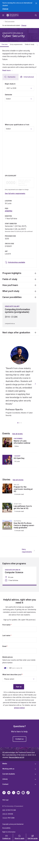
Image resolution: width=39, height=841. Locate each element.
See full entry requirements (15, 193)
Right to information (8, 832)
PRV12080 (11, 818)
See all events (17, 434)
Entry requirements (16, 44)
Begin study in (10, 84)
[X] (13, 792)
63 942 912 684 (11, 810)
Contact (5, 784)
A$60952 (8, 211)
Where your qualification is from (17, 125)
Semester (8, 95)
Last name (10, 635)
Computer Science (19, 576)
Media (4, 764)
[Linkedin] (8, 792)
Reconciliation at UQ (16, 757)
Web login (5, 800)
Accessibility (6, 828)
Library (5, 779)
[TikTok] (28, 792)
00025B (10, 814)
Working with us (8, 769)
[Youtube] (18, 792)
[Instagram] (23, 792)
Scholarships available (16, 262)
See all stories (18, 480)
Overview (5, 44)
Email (8, 646)
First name (10, 625)
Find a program (9, 21)
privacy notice (19, 708)
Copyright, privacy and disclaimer (13, 824)
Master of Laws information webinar (19, 444)
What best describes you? (16, 675)
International (29, 77)
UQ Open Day (19, 461)
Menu (3, 15)
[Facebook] (4, 792)
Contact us (19, 739)
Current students (8, 774)
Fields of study (29, 44)
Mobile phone (7, 657)
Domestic (12, 77)
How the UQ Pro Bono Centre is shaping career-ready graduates (19, 528)
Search (36, 3)
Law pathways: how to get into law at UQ (19, 510)
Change (5, 9)
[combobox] (19, 108)
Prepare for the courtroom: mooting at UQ (19, 492)
